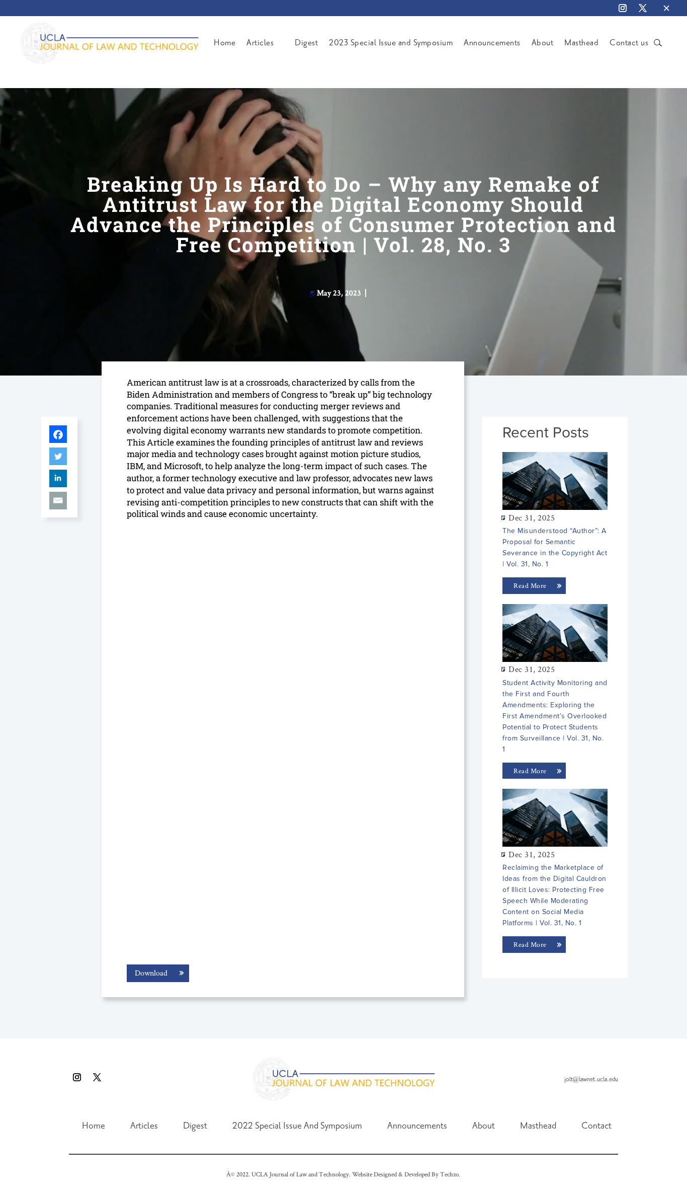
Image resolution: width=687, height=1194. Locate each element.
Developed (417, 1174)
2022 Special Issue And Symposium (297, 1126)
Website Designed (374, 1174)
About (543, 43)
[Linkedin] (58, 478)
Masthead (581, 43)
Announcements (492, 43)
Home (224, 43)
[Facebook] (58, 434)
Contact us (629, 43)
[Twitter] (58, 456)
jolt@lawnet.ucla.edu (591, 1079)
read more (530, 585)
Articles (260, 43)
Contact (596, 1126)
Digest (306, 43)
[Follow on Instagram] (623, 8)
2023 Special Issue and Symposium (391, 43)
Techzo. (450, 1174)
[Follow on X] (643, 8)
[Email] (58, 500)
